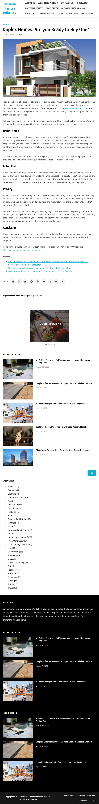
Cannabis (12, 490)
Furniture (12, 523)
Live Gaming (14, 552)
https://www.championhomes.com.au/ (21, 250)
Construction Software (18, 497)
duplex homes (9, 296)
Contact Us (67, 3)
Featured (6, 24)
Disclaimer (82, 3)
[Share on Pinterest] (37, 281)
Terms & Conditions (67, 14)
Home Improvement (17, 537)
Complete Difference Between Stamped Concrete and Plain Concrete (64, 383)
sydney (29, 296)
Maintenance (14, 555)
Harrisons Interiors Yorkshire (9, 8)
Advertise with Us (48, 3)
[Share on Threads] (56, 281)
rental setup (21, 296)
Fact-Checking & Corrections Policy (65, 8)
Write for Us (88, 14)
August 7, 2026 (42, 388)
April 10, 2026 (41, 431)
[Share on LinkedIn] (25, 281)
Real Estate (13, 570)
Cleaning (12, 494)
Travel (11, 588)
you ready (37, 296)
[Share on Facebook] (13, 281)
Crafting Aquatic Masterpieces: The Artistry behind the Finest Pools (40, 268)
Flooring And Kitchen (18, 519)
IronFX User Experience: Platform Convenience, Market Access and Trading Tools (63, 361)
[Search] (92, 473)
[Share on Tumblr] (50, 281)
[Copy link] (62, 281)
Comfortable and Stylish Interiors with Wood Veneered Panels (61, 427)
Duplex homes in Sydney (76, 108)
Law (10, 548)
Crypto (11, 501)
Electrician (13, 508)
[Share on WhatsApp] (31, 281)
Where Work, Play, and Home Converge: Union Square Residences (63, 450)
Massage (12, 559)
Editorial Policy (34, 8)
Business (12, 486)
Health (11, 533)
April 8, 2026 (41, 454)
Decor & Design (15, 504)
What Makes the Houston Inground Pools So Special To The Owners (40, 271)
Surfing (11, 580)
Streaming (13, 577)
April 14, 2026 (41, 408)
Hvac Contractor (16, 541)
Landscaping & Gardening (20, 544)
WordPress (32, 799)
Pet (9, 566)
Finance (11, 515)
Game (10, 526)
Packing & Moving (16, 562)
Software (12, 573)
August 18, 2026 (42, 367)
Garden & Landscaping (18, 530)
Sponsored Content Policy (39, 14)
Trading (11, 584)
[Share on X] (19, 281)
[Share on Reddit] (44, 281)
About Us (30, 3)
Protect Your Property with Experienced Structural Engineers (61, 404)
